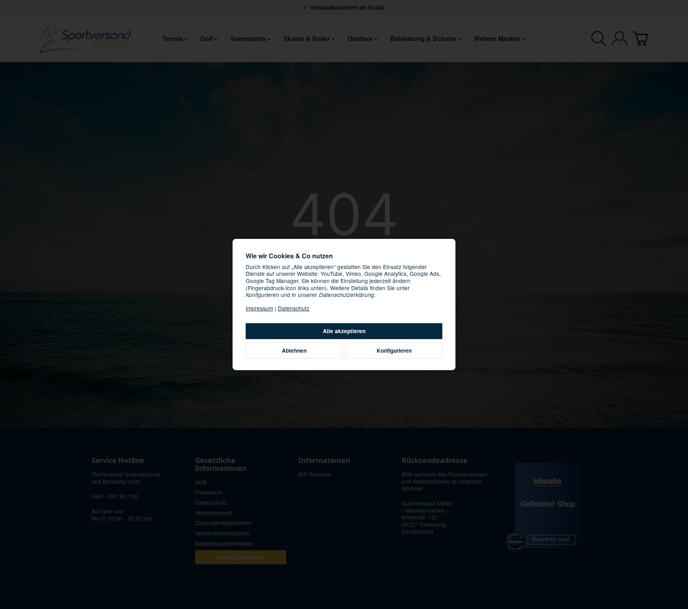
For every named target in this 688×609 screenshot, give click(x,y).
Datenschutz (293, 308)
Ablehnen (294, 350)
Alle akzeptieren (344, 331)
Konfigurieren (394, 350)
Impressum (259, 308)
